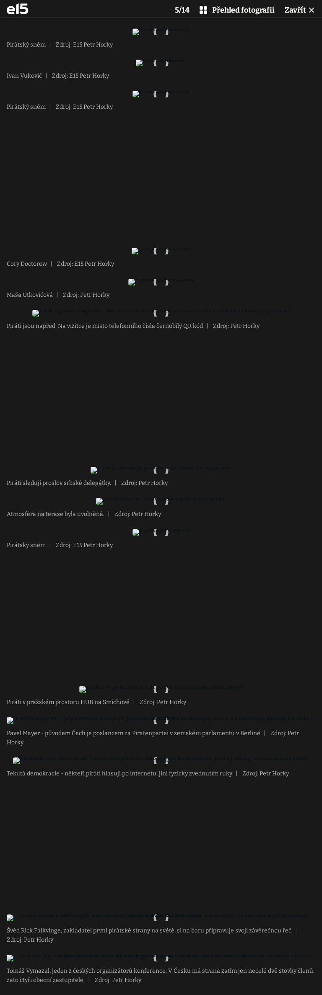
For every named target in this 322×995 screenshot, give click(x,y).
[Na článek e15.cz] (18, 8)
